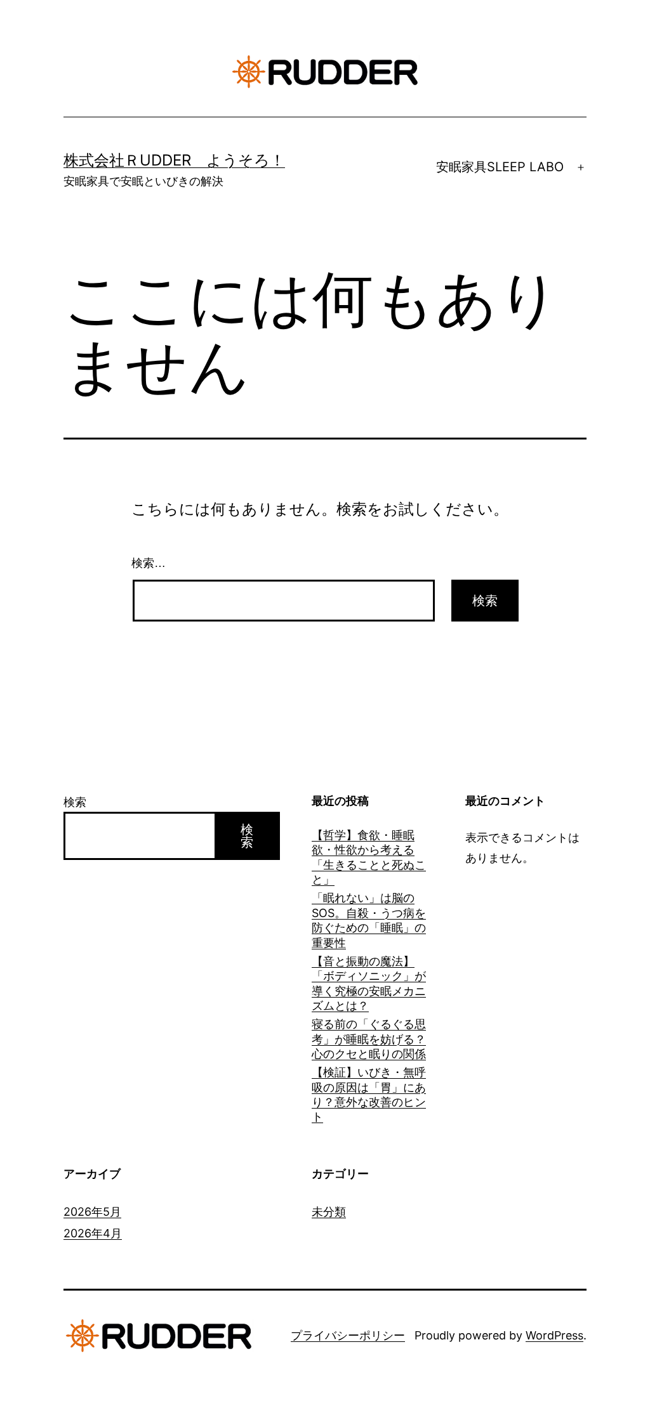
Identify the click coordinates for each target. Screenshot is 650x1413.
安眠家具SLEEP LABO (500, 166)
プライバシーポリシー (348, 1335)
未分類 (329, 1211)
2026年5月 (92, 1211)
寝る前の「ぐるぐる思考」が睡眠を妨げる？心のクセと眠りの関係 (369, 1038)
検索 (74, 802)
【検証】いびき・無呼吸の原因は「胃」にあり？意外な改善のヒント (369, 1094)
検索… (148, 563)
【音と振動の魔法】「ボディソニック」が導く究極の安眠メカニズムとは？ (369, 983)
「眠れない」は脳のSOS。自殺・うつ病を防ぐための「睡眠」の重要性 (369, 920)
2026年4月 (92, 1233)
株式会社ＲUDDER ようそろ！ (174, 160)
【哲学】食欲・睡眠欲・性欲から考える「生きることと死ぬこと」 (369, 857)
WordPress (554, 1335)
